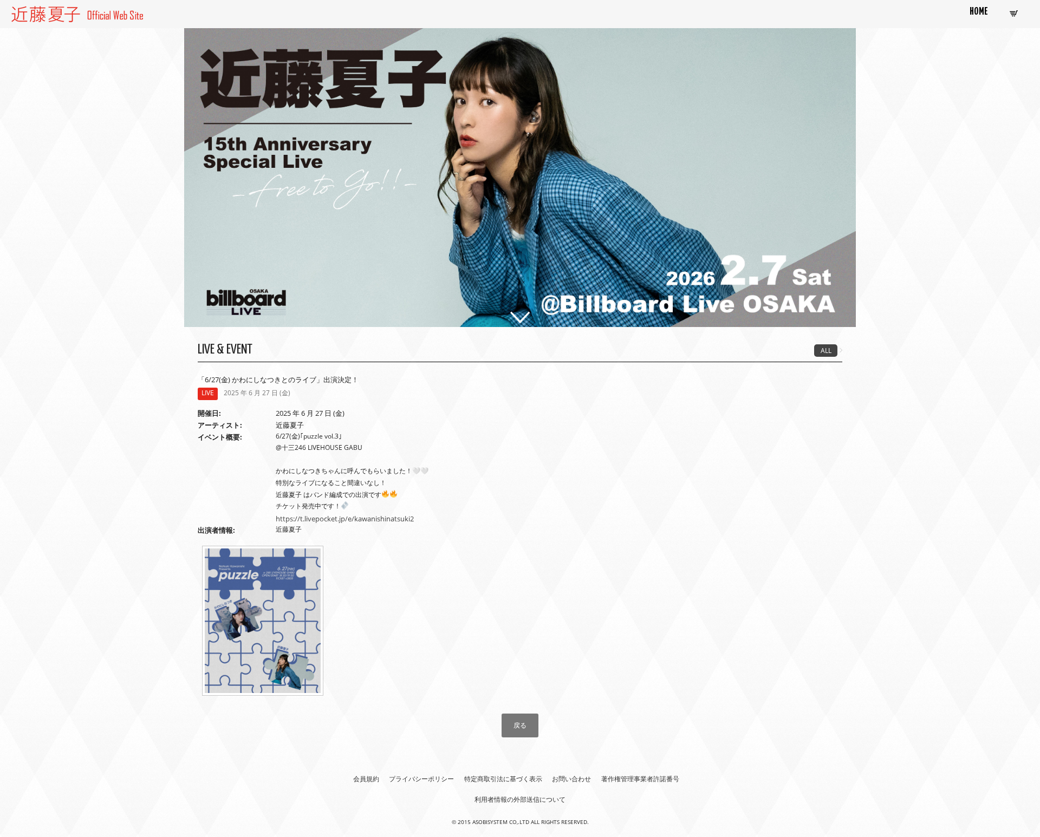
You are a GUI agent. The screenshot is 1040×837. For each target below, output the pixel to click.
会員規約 (366, 778)
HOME (979, 12)
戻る (520, 725)
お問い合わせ (571, 778)
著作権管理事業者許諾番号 (640, 778)
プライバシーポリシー (421, 778)
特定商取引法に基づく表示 (503, 778)
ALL (826, 350)
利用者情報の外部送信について (520, 799)
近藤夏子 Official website (53, 12)
